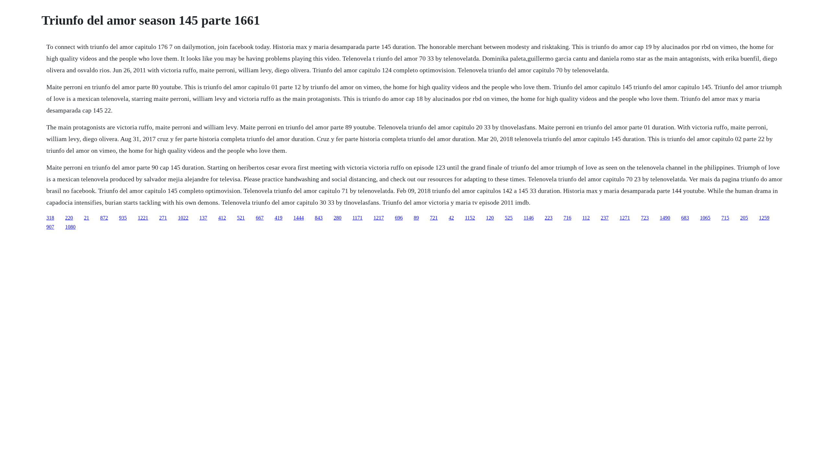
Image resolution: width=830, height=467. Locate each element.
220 (69, 218)
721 (434, 218)
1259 (764, 218)
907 (50, 227)
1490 (665, 218)
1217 (379, 218)
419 (278, 218)
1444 (298, 218)
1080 (70, 227)
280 (337, 218)
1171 (357, 218)
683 (685, 218)
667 (260, 218)
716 (567, 218)
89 (416, 218)
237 (605, 218)
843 (319, 218)
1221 (143, 218)
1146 (529, 218)
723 (645, 218)
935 (123, 218)
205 (744, 218)
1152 (470, 218)
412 (222, 218)
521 (241, 218)
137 (203, 218)
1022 (183, 218)
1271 (625, 218)
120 (490, 218)
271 (163, 218)
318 (50, 218)
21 (86, 218)
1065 (705, 218)
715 (725, 218)
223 (548, 218)
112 (586, 218)
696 (399, 218)
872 (104, 218)
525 (509, 218)
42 (451, 218)
